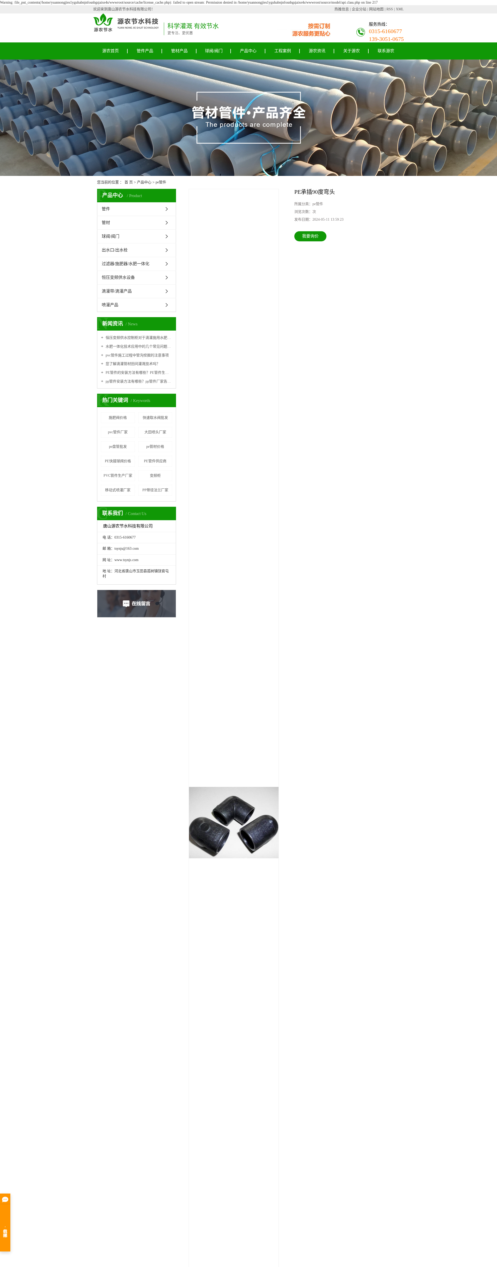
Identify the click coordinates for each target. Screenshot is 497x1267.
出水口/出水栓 (115, 250)
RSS (389, 9)
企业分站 (359, 9)
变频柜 (155, 476)
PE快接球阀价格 (118, 461)
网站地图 (376, 9)
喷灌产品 (110, 305)
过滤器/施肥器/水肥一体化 (125, 264)
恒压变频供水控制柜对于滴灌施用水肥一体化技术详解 (138, 338)
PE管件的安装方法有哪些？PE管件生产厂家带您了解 (138, 373)
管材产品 (179, 51)
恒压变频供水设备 (118, 277)
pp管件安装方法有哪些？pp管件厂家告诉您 (138, 381)
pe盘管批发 (118, 447)
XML (400, 9)
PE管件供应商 (155, 461)
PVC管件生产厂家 (118, 476)
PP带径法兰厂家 (155, 490)
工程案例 (282, 51)
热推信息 (341, 9)
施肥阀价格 (118, 418)
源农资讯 (317, 51)
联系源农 (386, 51)
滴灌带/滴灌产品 (117, 291)
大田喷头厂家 (155, 432)
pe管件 (161, 182)
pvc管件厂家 (118, 432)
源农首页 (110, 51)
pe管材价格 (155, 447)
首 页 (129, 182)
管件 (106, 209)
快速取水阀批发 (155, 418)
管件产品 (145, 51)
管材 (106, 222)
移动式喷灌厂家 (117, 490)
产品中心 (248, 51)
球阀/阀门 (214, 51)
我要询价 (310, 236)
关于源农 (351, 51)
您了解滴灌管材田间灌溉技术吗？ (132, 364)
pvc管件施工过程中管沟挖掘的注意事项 (137, 355)
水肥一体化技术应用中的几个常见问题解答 (138, 346)
